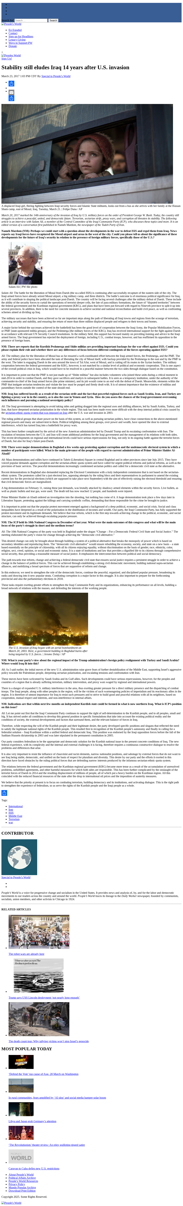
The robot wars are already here (26, 953)
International (16, 806)
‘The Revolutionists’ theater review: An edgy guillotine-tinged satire (47, 1144)
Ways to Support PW (20, 42)
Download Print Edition (22, 1190)
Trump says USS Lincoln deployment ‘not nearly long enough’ (44, 997)
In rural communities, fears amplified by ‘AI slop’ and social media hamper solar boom (57, 1097)
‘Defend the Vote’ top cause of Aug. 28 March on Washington (43, 1074)
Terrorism (14, 819)
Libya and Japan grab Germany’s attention (32, 1121)
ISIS (11, 812)
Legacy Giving (17, 39)
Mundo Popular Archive (22, 1187)
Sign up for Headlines (21, 36)
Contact (13, 33)
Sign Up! (6, 58)
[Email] (95, 92)
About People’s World (21, 1174)
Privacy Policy (17, 1184)
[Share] (95, 83)
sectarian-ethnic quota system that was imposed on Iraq (36, 412)
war (11, 822)
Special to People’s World (55, 76)
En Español (15, 29)
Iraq (11, 809)
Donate (13, 46)
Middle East (15, 815)
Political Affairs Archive (22, 1177)
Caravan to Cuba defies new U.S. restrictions (34, 1168)
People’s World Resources (23, 1181)
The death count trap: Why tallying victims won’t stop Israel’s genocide (49, 1041)
